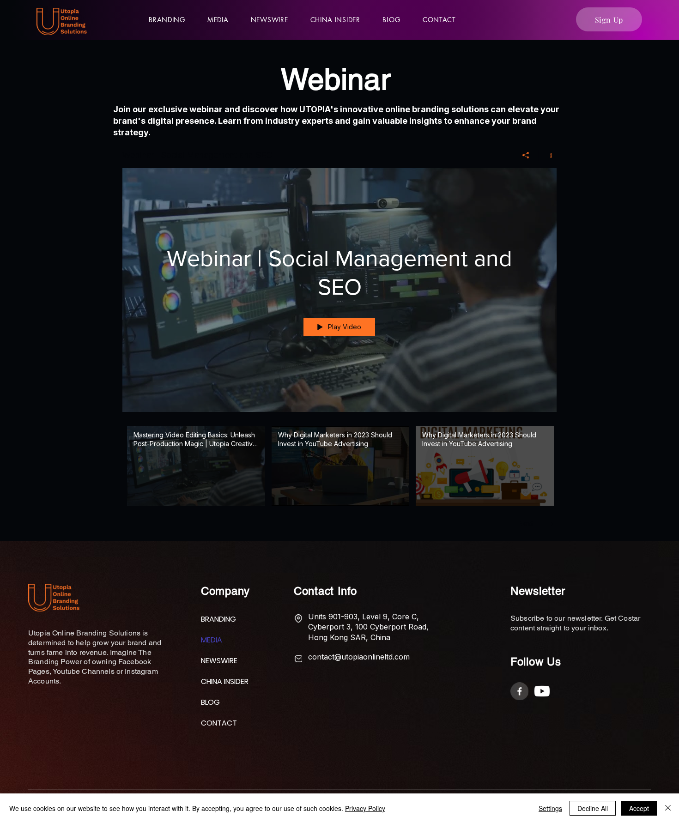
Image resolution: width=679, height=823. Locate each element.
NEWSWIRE (219, 660)
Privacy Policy (365, 808)
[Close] (667, 808)
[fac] (519, 691)
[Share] (526, 155)
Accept (639, 808)
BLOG (210, 702)
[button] (218, 19)
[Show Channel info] (548, 155)
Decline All (592, 808)
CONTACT (219, 723)
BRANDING (218, 619)
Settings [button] (550, 808)
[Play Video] (196, 466)
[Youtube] (542, 691)
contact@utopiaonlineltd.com (359, 656)
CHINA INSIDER (223, 681)
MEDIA (211, 640)
